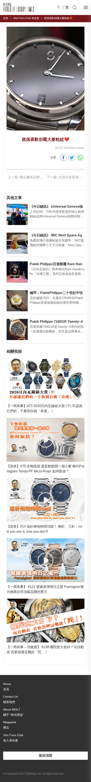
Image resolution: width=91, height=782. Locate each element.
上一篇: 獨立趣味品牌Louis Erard (26, 177)
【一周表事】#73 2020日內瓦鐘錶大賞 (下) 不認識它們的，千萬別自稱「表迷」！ (44, 408)
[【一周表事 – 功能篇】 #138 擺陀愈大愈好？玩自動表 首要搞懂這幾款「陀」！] (45, 620)
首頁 (5, 18)
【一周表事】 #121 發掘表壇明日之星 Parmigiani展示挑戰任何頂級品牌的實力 (45, 589)
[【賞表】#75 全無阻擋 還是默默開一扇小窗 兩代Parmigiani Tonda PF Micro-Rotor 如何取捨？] (45, 440)
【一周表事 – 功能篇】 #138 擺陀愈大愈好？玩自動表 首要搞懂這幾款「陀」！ (45, 649)
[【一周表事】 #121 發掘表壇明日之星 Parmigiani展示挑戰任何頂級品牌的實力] (45, 560)
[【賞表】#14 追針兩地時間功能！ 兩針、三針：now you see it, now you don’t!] (45, 500)
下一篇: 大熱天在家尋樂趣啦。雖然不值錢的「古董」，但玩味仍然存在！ (65, 177)
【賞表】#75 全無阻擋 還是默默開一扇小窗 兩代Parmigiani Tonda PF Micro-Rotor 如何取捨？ (45, 468)
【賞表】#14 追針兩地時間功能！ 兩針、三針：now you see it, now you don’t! (44, 529)
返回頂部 (45, 755)
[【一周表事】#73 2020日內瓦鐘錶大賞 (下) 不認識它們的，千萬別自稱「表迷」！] (45, 379)
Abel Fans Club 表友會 (26, 18)
